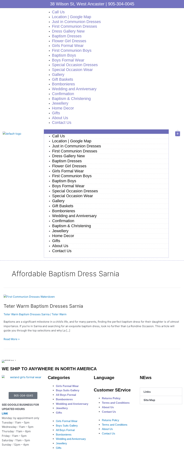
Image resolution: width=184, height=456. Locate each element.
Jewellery (60, 231)
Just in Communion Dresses (76, 146)
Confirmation (63, 221)
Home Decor (63, 108)
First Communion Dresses (74, 151)
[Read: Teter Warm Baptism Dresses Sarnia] (29, 296)
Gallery (58, 201)
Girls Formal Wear (68, 171)
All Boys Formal (66, 394)
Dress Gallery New (68, 156)
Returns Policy (111, 398)
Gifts (56, 241)
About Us (60, 246)
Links (147, 391)
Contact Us (61, 122)
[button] (106, 131)
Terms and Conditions (116, 402)
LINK (5, 413)
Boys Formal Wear (68, 186)
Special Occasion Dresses (75, 191)
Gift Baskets (62, 206)
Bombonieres (63, 211)
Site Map (149, 400)
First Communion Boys (72, 176)
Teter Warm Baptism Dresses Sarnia (43, 306)
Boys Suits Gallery (67, 390)
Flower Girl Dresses (69, 166)
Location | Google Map (71, 141)
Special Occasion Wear (72, 69)
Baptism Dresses (67, 161)
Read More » (12, 339)
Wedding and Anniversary (74, 89)
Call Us (58, 136)
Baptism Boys (64, 181)
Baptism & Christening (71, 98)
